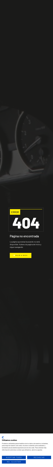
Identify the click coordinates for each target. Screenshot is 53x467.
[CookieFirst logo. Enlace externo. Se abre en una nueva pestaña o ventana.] (3, 437)
